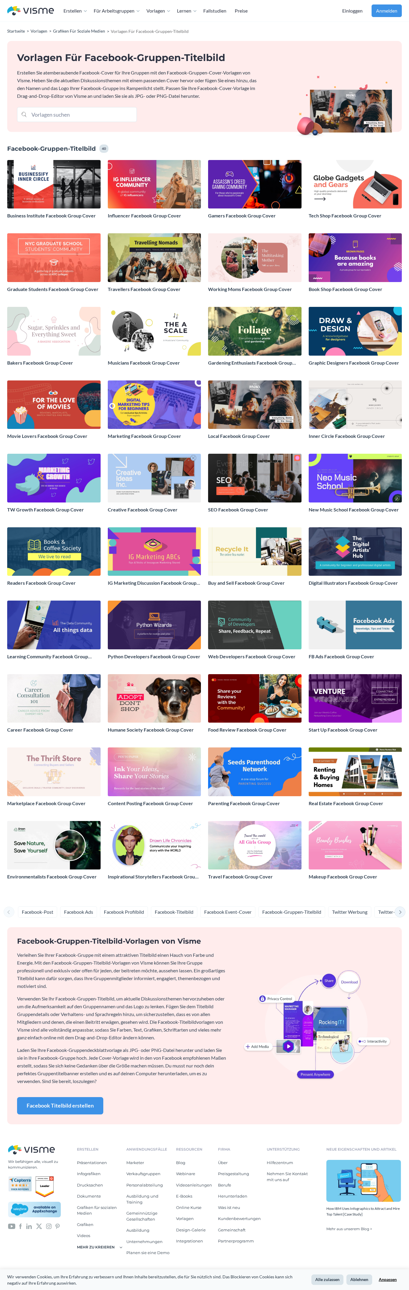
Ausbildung (137, 1230)
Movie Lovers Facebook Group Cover (47, 436)
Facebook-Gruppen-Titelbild (291, 912)
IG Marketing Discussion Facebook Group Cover (152, 583)
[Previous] (9, 912)
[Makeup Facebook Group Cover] (355, 845)
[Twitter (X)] (39, 1226)
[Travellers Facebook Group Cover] (154, 257)
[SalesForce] (34, 1209)
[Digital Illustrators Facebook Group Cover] (355, 551)
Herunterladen (232, 1196)
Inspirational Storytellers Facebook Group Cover (153, 877)
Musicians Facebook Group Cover (144, 362)
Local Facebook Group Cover (239, 436)
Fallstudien (214, 10)
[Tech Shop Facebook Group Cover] (355, 184)
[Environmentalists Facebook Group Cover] (54, 845)
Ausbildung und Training (142, 1199)
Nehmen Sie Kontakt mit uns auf (287, 1176)
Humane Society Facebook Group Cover (151, 729)
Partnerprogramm (236, 1241)
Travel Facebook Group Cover (240, 876)
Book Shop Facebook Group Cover (345, 289)
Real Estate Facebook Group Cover (346, 803)
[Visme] (30, 11)
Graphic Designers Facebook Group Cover (354, 362)
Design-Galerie (191, 1229)
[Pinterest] (57, 1226)
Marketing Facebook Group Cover (144, 436)
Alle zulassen (327, 1279)
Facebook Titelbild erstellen (60, 1105)
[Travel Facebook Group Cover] (255, 845)
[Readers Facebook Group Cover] (54, 551)
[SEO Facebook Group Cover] (255, 478)
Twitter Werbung (349, 912)
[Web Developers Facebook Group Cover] (255, 625)
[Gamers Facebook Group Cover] (255, 184)
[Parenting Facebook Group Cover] (255, 771)
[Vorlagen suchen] (24, 114)
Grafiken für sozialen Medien (97, 1210)
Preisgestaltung (233, 1173)
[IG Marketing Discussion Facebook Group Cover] (154, 551)
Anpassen (388, 1279)
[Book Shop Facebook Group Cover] (355, 257)
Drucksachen (90, 1185)
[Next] (400, 912)
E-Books (184, 1196)
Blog (180, 1162)
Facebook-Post (37, 912)
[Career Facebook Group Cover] (54, 698)
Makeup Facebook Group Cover (343, 876)
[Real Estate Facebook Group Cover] (355, 771)
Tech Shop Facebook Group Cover (345, 215)
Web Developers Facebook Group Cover (252, 656)
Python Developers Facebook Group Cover (154, 656)
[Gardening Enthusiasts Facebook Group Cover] (255, 331)
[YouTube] (11, 1226)
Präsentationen (92, 1162)
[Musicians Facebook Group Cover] (154, 331)
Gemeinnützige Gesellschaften (141, 1216)
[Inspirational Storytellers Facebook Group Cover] (154, 845)
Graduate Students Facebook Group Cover (53, 289)
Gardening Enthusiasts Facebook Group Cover (250, 363)
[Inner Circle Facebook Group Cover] (355, 404)
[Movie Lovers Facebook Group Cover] (54, 404)
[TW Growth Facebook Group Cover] (54, 478)
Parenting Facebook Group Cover (244, 803)
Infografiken (89, 1173)
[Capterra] (22, 1178)
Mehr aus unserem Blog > (349, 1229)
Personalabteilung (144, 1185)
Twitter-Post (391, 912)
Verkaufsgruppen (143, 1173)
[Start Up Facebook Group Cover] (355, 698)
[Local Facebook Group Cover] (255, 404)
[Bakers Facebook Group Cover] (54, 331)
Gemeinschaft (232, 1229)
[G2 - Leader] (45, 1178)
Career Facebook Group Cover (40, 729)
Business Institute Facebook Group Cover (51, 215)
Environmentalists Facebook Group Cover (52, 876)
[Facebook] (20, 1226)
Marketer (135, 1162)
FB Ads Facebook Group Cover (341, 656)
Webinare (185, 1173)
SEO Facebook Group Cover (238, 509)
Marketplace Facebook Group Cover (46, 803)
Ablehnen (359, 1279)
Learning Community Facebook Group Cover (47, 657)
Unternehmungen (144, 1241)
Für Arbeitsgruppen (114, 10)
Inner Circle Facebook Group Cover (347, 436)
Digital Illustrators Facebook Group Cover (353, 583)
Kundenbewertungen (239, 1218)
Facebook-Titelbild (174, 912)
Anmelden (386, 10)
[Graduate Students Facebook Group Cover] (54, 257)
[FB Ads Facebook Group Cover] (355, 625)
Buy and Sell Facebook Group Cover (246, 583)
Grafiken (85, 1224)
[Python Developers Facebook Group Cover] (154, 625)
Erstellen (72, 10)
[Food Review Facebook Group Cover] (255, 698)
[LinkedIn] (29, 1226)
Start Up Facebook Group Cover (343, 729)
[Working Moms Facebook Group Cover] (255, 257)
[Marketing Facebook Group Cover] (154, 404)
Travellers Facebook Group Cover (144, 289)
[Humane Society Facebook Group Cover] (154, 698)
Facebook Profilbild (124, 912)
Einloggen (352, 10)
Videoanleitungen (194, 1185)
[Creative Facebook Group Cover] (154, 478)
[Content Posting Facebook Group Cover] (154, 771)
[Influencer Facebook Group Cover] (154, 184)
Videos (83, 1235)
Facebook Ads (78, 912)
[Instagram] (48, 1226)
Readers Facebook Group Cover (41, 583)
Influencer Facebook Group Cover (144, 215)
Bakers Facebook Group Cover (40, 362)
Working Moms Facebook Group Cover (250, 289)
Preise (241, 10)
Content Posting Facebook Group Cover (150, 803)
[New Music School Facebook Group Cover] (355, 478)
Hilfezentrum (280, 1162)
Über (223, 1162)
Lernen (184, 10)
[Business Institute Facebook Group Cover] (54, 184)
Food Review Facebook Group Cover (247, 729)
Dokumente (89, 1196)
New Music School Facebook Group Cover (354, 509)
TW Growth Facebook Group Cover (45, 509)
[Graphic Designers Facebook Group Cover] (355, 331)
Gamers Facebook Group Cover (242, 215)
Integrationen (189, 1241)
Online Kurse (189, 1207)
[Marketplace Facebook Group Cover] (54, 771)
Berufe (224, 1185)
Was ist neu (229, 1207)
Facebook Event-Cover (228, 912)
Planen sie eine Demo (147, 1252)
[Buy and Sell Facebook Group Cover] (255, 551)
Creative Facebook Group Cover (143, 509)
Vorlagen (155, 10)
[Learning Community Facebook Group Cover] (54, 625)
